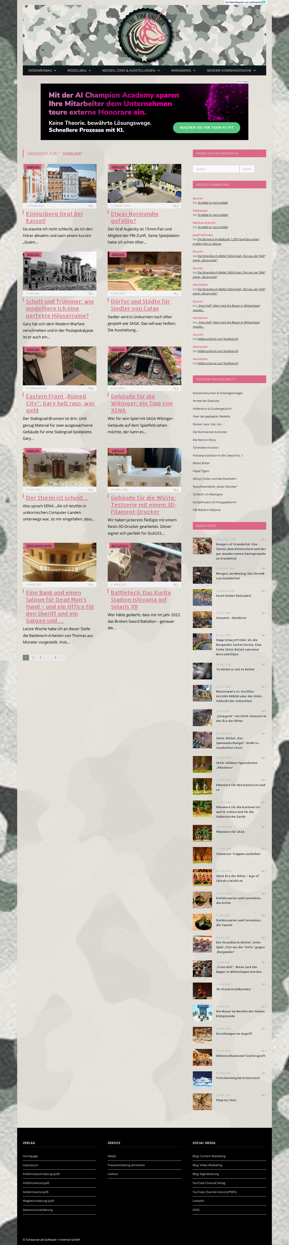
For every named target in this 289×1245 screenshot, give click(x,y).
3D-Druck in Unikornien (233, 989)
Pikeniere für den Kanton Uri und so (240, 787)
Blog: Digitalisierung (206, 1174)
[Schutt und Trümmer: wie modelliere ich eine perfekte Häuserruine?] (59, 271)
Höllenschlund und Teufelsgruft (218, 339)
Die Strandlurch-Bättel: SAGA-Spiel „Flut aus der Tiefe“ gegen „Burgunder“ (240, 947)
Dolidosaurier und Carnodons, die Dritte (238, 900)
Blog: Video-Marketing (207, 1165)
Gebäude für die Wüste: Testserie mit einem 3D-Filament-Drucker (144, 504)
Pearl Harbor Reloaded (233, 595)
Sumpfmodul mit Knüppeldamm (214, 502)
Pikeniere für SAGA (230, 831)
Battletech (120, 546)
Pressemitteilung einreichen (126, 1165)
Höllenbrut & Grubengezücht (212, 409)
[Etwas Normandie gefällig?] (144, 183)
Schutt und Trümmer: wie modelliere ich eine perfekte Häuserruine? (60, 308)
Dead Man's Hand (39, 546)
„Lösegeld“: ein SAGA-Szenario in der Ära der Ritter (241, 718)
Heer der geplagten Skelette (211, 416)
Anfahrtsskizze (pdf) (36, 1183)
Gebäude (33, 167)
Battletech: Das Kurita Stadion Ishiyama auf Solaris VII (141, 599)
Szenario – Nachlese (231, 618)
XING (196, 1210)
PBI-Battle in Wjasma (207, 510)
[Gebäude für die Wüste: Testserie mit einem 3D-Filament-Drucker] (144, 467)
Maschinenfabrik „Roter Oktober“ (215, 486)
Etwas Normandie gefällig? (135, 217)
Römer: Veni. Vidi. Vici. (207, 424)
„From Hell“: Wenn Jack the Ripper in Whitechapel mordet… (240, 969)
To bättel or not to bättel (213, 203)
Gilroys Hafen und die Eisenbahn (214, 479)
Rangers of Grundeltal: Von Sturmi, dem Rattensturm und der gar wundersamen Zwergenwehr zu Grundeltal (241, 551)
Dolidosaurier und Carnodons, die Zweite (238, 922)
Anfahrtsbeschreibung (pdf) (41, 1174)
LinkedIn (198, 1201)
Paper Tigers (201, 471)
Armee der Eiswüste (206, 401)
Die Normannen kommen (210, 432)
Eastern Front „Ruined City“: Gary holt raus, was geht (60, 403)
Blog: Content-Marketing (209, 1156)
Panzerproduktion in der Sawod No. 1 (218, 455)
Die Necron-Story (204, 440)
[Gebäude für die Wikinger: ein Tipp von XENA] (144, 365)
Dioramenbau (40, 70)
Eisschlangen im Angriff (234, 1033)
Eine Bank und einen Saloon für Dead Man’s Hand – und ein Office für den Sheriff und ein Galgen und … (60, 606)
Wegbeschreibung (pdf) (38, 1201)
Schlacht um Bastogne (208, 494)
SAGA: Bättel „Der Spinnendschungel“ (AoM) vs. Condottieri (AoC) (237, 742)
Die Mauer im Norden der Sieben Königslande (240, 1013)
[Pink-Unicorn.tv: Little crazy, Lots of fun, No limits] (144, 31)
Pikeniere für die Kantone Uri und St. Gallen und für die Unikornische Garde (238, 811)
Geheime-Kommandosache (229, 70)
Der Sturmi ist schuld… (57, 497)
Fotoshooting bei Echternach (238, 1078)
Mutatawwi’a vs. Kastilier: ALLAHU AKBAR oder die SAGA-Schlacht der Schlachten (239, 696)
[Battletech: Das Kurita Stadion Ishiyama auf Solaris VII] (144, 562)
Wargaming (181, 70)
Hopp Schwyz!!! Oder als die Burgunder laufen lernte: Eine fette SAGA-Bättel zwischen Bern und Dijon (239, 647)
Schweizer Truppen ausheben (238, 854)
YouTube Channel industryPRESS (215, 1192)
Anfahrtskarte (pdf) (35, 1192)
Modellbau (77, 70)
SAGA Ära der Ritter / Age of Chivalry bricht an (237, 878)
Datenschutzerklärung (38, 1210)
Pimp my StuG (226, 1100)
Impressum (30, 1165)
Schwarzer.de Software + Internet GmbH (53, 1240)
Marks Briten (201, 463)
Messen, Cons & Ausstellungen (128, 70)
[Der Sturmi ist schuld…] (59, 467)
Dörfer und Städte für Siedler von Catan (140, 305)
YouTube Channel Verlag (209, 1183)
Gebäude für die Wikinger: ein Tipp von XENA (141, 403)
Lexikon (113, 1174)
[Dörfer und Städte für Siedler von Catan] (144, 271)
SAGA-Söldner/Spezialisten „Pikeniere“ (236, 765)
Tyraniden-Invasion (206, 447)
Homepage (30, 1156)
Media (112, 1156)
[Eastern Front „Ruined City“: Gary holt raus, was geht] (59, 365)
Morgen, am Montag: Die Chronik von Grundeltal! (240, 576)
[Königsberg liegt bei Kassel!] (59, 183)
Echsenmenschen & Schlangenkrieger (218, 393)
